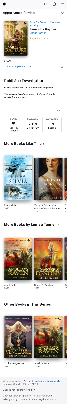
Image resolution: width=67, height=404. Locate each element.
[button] (45, 4)
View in (17, 66)
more (60, 110)
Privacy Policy (10, 399)
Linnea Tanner (37, 32)
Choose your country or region (19, 390)
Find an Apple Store (34, 381)
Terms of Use (28, 399)
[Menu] (62, 4)
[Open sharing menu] (61, 66)
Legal (41, 399)
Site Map (51, 399)
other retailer (54, 381)
